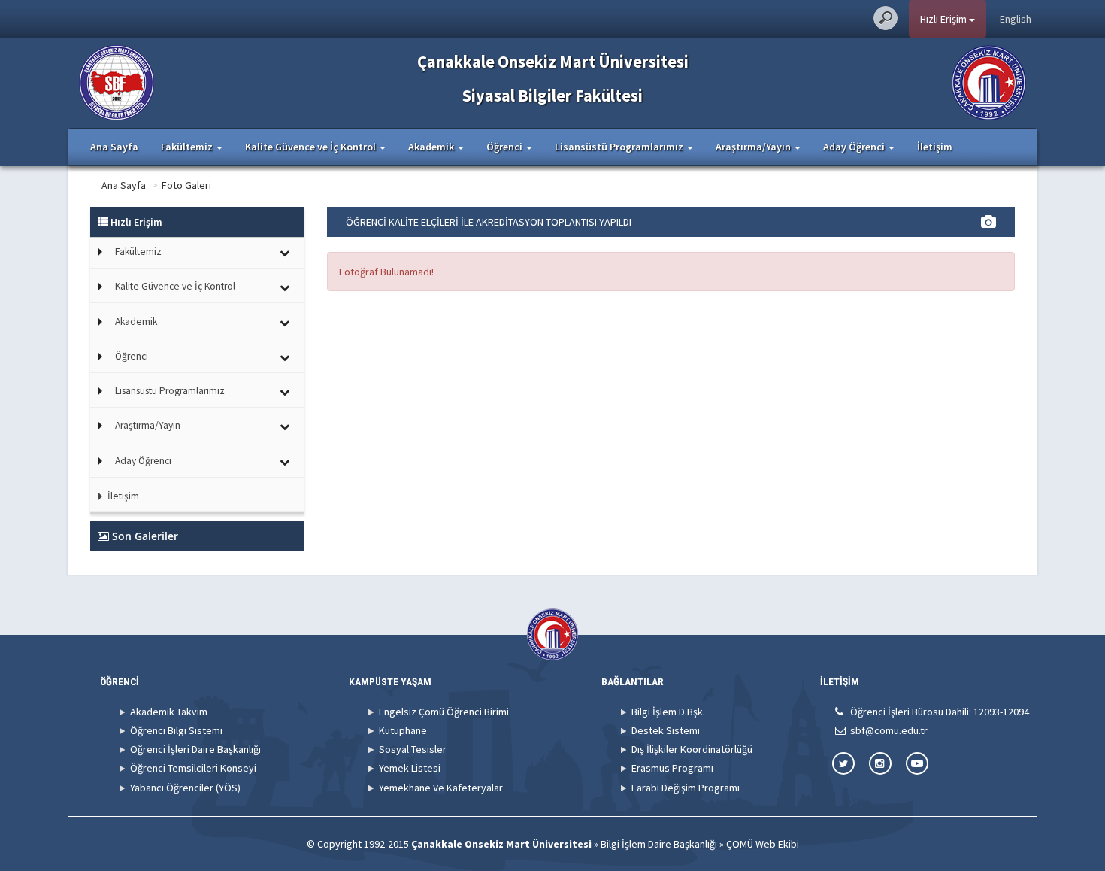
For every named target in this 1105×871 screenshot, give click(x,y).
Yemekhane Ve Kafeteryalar (441, 787)
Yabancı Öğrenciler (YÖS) (185, 787)
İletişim (934, 146)
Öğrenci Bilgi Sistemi (176, 730)
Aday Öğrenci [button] (855, 146)
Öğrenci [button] (505, 146)
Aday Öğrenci (143, 460)
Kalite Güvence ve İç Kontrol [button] (311, 146)
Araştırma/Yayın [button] (754, 146)
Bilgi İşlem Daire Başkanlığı (659, 844)
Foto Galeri (186, 185)
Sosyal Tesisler (413, 749)
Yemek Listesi (409, 768)
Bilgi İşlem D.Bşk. (668, 711)
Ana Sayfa (114, 146)
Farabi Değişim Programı (685, 787)
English (1015, 19)
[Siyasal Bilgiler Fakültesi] (116, 81)
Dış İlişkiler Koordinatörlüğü (691, 749)
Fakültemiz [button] (188, 146)
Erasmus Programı (672, 768)
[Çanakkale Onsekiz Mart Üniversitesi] (989, 81)
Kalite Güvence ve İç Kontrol (175, 286)
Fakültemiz (138, 251)
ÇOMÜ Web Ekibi (762, 844)
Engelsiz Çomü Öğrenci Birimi (444, 711)
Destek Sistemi (665, 730)
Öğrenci (131, 356)
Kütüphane (403, 730)
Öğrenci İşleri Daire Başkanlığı (195, 749)
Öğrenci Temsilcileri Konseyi (193, 768)
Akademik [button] (432, 146)
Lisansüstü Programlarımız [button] (620, 146)
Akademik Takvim (168, 711)
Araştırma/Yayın (147, 425)
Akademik (136, 321)
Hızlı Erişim (944, 19)
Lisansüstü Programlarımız (170, 390)
